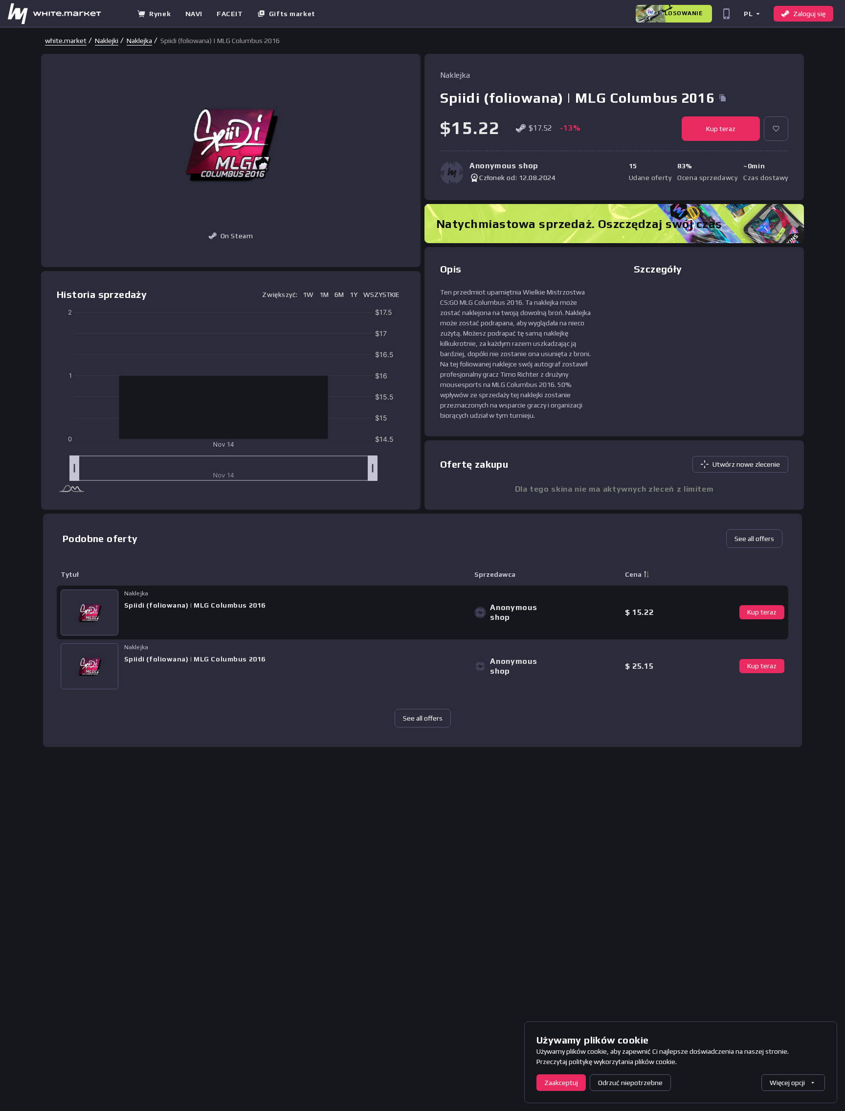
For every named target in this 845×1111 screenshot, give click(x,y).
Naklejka (139, 41)
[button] (751, 13)
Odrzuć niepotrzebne (630, 1083)
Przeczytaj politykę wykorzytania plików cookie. (606, 1062)
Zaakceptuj (561, 1083)
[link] (66, 40)
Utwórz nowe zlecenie (746, 464)
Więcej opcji (787, 1083)
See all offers (754, 539)
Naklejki (106, 41)
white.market (66, 41)
